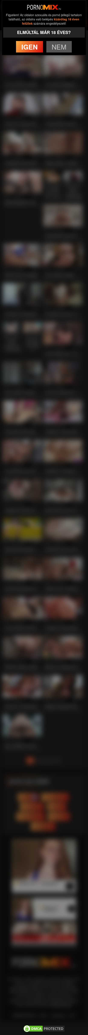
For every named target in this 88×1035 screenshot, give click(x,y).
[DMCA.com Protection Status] (44, 1028)
